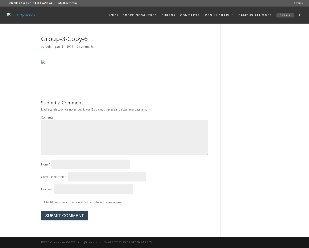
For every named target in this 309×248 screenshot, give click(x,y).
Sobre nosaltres (140, 15)
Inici (113, 15)
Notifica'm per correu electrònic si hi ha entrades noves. (84, 202)
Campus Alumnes (255, 15)
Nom (45, 164)
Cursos (168, 15)
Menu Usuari (217, 15)
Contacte (190, 15)
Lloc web (47, 189)
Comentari (48, 117)
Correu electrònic (54, 177)
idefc (48, 46)
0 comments (85, 46)
